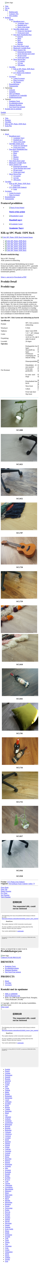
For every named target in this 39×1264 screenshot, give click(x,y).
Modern (20, 42)
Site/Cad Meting (14, 93)
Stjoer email (5, 1007)
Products (8, 17)
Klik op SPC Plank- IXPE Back (23, 69)
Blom (19, 38)
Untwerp (12, 90)
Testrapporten (13, 86)
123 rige (20, 63)
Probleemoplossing (15, 97)
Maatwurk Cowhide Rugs (21, 48)
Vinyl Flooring (6, 897)
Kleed (11, 19)
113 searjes (21, 61)
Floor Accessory (18, 80)
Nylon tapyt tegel (23, 33)
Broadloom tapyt (18, 21)
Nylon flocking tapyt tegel (26, 54)
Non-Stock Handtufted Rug (22, 35)
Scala (19, 74)
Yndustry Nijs (13, 14)
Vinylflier (12, 67)
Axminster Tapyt (22, 23)
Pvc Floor (4, 893)
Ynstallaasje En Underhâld (18, 95)
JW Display (17, 82)
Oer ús (7, 8)
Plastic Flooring (6, 891)
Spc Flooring (5, 895)
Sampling (12, 92)
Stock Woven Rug (19, 59)
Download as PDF (20, 277)
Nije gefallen (13, 16)
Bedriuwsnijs (13, 12)
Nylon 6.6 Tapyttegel (24, 31)
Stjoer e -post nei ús (7, 277)
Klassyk (20, 36)
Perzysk (20, 44)
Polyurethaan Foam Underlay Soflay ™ (22, 884)
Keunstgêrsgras (14, 84)
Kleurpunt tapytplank (24, 52)
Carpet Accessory (19, 78)
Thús (6, 6)
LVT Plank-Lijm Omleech (22, 73)
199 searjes (21, 65)
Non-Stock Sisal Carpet (21, 46)
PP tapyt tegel (21, 55)
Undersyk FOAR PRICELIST (11, 957)
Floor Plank (5, 887)
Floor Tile (4, 889)
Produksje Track (14, 101)
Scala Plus (20, 71)
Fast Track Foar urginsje (17, 107)
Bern (19, 40)
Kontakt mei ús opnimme (13, 109)
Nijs (6, 10)
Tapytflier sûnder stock (20, 29)
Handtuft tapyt (22, 25)
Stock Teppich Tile (19, 50)
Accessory (12, 76)
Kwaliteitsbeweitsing (16, 103)
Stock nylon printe (23, 27)
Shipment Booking (15, 105)
